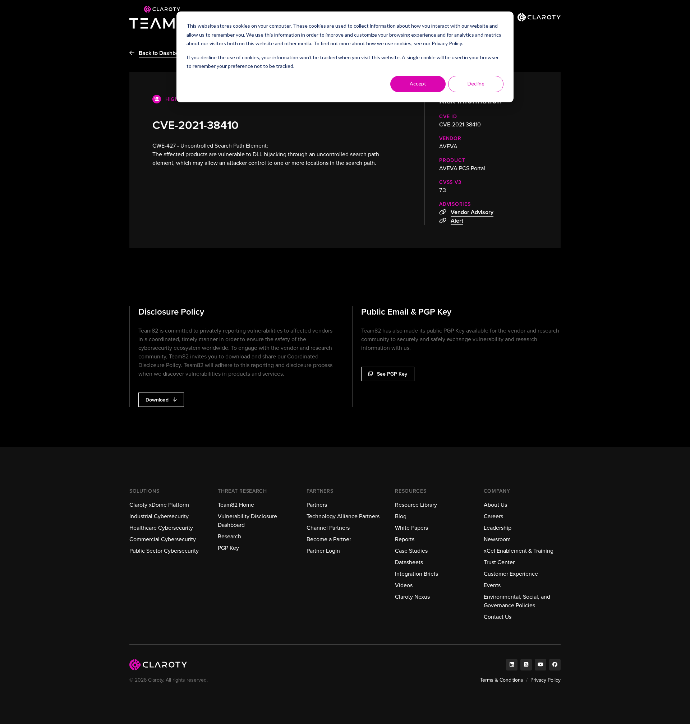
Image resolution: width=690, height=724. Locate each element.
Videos (404, 585)
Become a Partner (329, 539)
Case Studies (411, 551)
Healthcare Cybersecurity (161, 528)
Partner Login (323, 551)
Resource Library (416, 505)
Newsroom (497, 539)
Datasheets (409, 562)
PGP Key (228, 548)
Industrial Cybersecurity (159, 516)
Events (492, 585)
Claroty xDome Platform (159, 505)
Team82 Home (236, 505)
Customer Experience (511, 574)
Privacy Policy (447, 43)
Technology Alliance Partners (343, 516)
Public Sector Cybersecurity (164, 551)
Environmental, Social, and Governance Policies (517, 601)
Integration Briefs (416, 574)
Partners (317, 505)
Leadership (497, 528)
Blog (400, 516)
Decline (476, 83)
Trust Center (499, 562)
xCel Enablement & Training (518, 551)
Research (229, 536)
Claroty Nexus (412, 597)
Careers (493, 516)
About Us (495, 505)
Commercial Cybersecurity (162, 539)
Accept (418, 83)
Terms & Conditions (501, 680)
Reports (404, 539)
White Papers (411, 528)
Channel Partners (328, 528)
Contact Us (497, 617)
